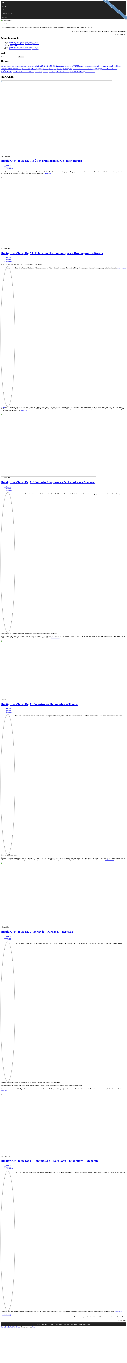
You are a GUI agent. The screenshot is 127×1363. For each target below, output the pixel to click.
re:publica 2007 (17, 72)
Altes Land (3, 66)
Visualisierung (77, 71)
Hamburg (19, 69)
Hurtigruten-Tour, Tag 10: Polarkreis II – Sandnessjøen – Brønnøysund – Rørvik (52, 253)
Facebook (89, 66)
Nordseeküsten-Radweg (86, 69)
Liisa (5, 45)
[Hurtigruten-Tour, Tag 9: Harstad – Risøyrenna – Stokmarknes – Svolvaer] (48, 476)
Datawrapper (30, 66)
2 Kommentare (8, 939)
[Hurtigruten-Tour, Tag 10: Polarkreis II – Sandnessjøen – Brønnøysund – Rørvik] (48, 247)
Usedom (63, 72)
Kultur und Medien (7, 13)
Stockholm (45, 72)
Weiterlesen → (49, 173)
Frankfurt (105, 66)
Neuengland (67, 69)
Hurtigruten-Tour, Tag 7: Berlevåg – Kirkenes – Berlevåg (37, 931)
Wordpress (87, 72)
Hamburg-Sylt (27, 69)
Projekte (52, 1324)
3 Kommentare (8, 261)
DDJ (36, 65)
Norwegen (97, 69)
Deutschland (45, 65)
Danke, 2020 (13, 45)
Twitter (54, 72)
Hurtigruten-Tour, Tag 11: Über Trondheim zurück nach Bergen (41, 160)
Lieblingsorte (52, 69)
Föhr (110, 66)
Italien (34, 69)
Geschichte (116, 66)
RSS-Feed (66, 1324)
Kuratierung (46, 69)
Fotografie (96, 66)
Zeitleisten (92, 72)
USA (58, 72)
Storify (50, 72)
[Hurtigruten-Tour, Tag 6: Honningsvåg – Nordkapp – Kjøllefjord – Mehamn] (47, 1154)
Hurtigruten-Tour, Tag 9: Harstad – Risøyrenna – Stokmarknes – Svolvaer (48, 482)
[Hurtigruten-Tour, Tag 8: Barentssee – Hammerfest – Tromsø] (47, 698)
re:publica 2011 (25, 72)
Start (3, 2)
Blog (45, 1324)
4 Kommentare (8, 168)
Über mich (4, 6)
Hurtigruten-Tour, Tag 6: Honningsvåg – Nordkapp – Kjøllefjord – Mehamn (49, 1160)
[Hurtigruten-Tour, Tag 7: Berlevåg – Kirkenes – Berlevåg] (48, 925)
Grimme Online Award (9, 69)
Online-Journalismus (7, 10)
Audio (8, 66)
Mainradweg (60, 69)
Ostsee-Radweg (112, 69)
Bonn (24, 66)
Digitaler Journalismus (62, 66)
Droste (75, 65)
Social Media (38, 72)
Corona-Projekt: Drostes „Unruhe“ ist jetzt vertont (23, 42)
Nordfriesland (76, 69)
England (81, 66)
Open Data (104, 69)
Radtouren (6, 71)
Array (33, 1327)
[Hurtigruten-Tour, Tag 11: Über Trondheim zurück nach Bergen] (56, 154)
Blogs (21, 66)
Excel (86, 66)
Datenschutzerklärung (84, 1324)
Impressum (74, 1324)
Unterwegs (4, 17)
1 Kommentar (8, 490)
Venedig (68, 72)
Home (38, 1324)
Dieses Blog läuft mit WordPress (10, 1327)
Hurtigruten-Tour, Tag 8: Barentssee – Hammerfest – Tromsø (39, 704)
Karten (39, 68)
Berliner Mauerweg (15, 66)
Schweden (31, 72)
